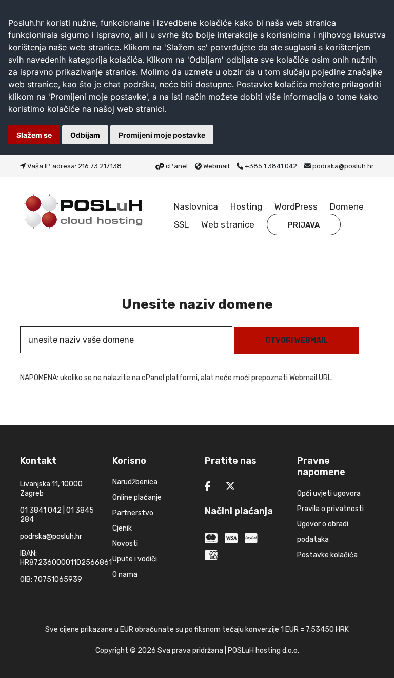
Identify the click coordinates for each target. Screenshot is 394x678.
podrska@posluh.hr (343, 166)
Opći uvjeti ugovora (329, 493)
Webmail (216, 166)
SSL (181, 224)
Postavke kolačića (327, 555)
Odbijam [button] (85, 134)
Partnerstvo (132, 513)
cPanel (177, 166)
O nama (124, 574)
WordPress (296, 206)
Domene (347, 206)
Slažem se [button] (34, 134)
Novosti (125, 543)
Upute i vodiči (134, 559)
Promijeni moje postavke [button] (162, 134)
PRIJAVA (304, 225)
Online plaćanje (137, 497)
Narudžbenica (134, 482)
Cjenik (122, 528)
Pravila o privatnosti (330, 508)
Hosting (246, 206)
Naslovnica (196, 206)
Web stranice (227, 224)
